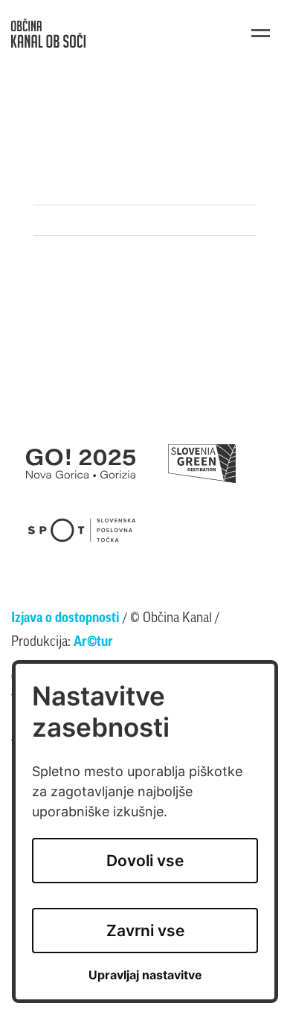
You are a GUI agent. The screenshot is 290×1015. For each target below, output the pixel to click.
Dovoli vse (145, 860)
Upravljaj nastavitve (145, 975)
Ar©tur (93, 643)
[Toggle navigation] (260, 33)
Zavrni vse (145, 930)
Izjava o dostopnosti (65, 619)
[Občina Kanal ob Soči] (48, 33)
